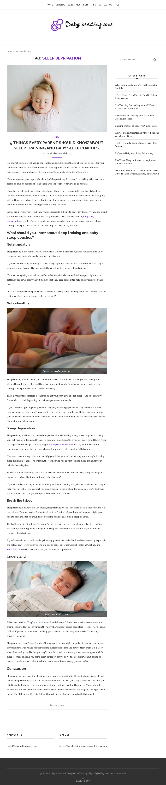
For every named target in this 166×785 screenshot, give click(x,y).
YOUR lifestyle (14, 549)
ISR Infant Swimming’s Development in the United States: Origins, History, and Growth (137, 172)
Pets (86, 5)
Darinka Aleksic (62, 153)
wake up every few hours (60, 444)
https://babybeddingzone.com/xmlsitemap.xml (83, 745)
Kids (78, 5)
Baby (70, 5)
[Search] (117, 5)
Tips (93, 5)
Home (50, 5)
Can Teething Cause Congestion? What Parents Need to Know (134, 107)
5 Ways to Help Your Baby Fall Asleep (134, 153)
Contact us (105, 5)
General (60, 5)
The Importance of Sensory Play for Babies (137, 125)
